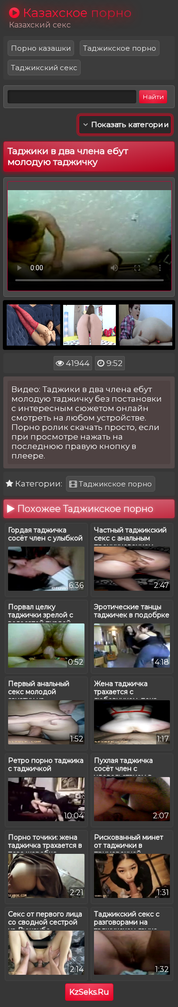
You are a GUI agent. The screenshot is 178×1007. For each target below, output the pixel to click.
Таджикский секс (44, 67)
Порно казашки (41, 48)
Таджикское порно (119, 48)
